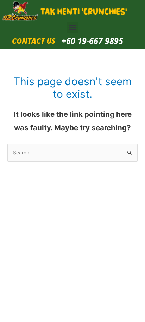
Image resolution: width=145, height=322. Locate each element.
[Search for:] (72, 153)
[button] (72, 27)
